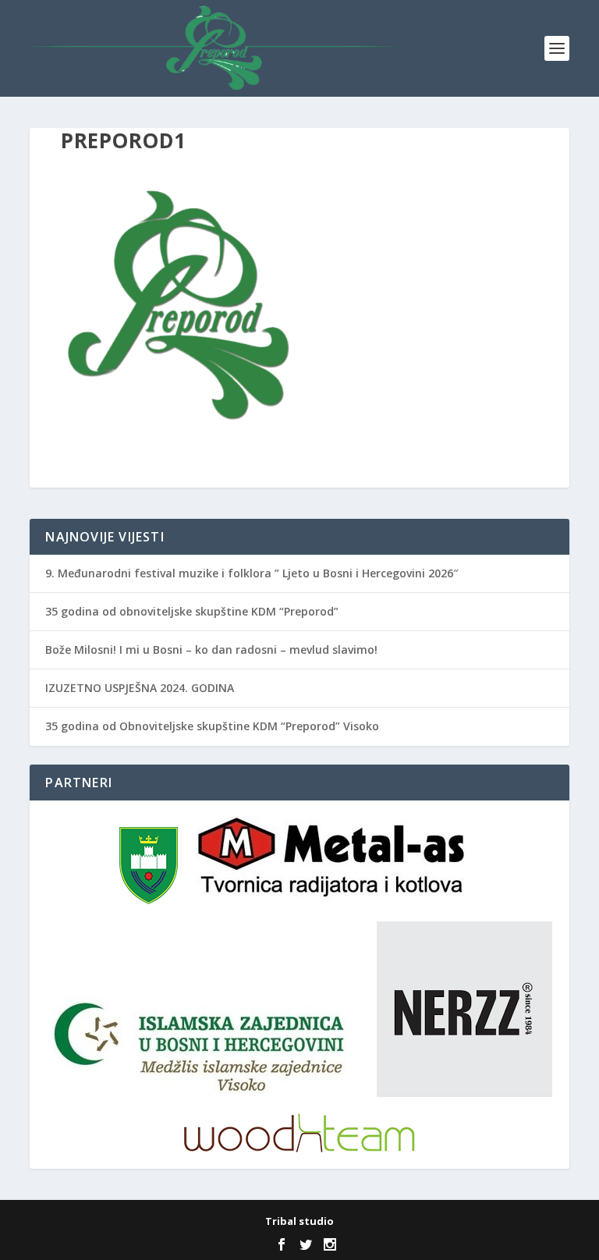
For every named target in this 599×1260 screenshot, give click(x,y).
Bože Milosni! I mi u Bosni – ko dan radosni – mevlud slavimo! (211, 649)
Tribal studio (299, 1221)
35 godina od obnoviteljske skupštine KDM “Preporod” (191, 611)
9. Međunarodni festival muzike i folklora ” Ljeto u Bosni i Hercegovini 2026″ (251, 573)
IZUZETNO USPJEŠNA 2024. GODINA (139, 687)
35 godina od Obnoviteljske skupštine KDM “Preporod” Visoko (212, 726)
